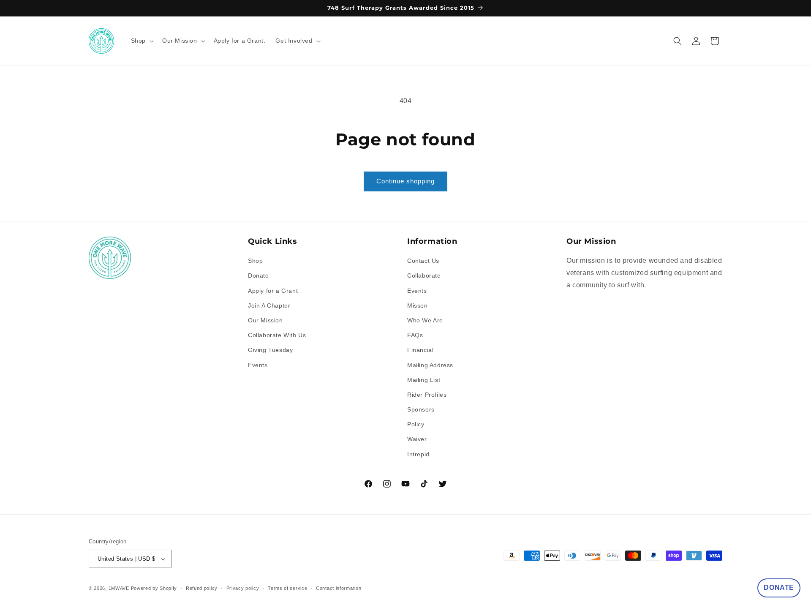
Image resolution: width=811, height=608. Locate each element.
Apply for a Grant (273, 290)
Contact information (338, 588)
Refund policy (202, 588)
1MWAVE (119, 588)
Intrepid (418, 454)
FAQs (415, 335)
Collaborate (424, 276)
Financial (420, 350)
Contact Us (423, 260)
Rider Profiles (426, 394)
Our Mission (265, 320)
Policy (416, 424)
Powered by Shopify (154, 588)
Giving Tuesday (270, 350)
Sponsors (421, 409)
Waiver (417, 439)
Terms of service (287, 588)
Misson (417, 305)
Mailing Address (430, 365)
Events (258, 365)
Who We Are (425, 320)
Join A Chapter (269, 305)
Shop (255, 260)
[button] (141, 40)
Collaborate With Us (277, 335)
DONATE (779, 587)
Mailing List (423, 379)
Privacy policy (242, 588)
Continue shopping (405, 181)
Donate (258, 276)
